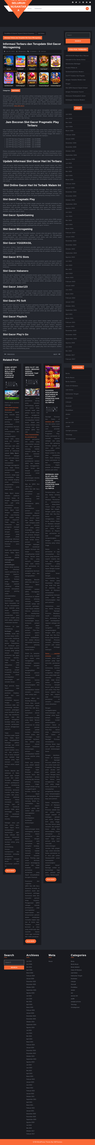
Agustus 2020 (70, 343)
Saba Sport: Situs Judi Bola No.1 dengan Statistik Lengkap (11, 372)
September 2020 (71, 338)
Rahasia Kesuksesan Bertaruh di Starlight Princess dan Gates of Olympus (52, 396)
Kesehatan (69, 398)
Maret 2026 (69, 130)
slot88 (68, 426)
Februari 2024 (70, 232)
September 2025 (71, 155)
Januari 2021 (70, 326)
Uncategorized (70, 438)
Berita (68, 373)
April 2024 (69, 224)
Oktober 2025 (70, 151)
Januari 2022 (70, 302)
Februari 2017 (70, 359)
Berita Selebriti (71, 381)
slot (67, 418)
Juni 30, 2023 (10, 51)
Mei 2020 (69, 351)
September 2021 (71, 310)
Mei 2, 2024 (51, 407)
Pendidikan (69, 410)
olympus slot (49, 421)
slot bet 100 (70, 422)
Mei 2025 (69, 171)
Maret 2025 (69, 179)
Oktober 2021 (70, 306)
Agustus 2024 (70, 208)
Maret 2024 (69, 228)
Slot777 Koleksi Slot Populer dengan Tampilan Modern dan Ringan (76, 79)
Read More (11, 871)
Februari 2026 (70, 134)
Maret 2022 (69, 294)
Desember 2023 (71, 241)
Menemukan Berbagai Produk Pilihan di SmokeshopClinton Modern (75, 67)
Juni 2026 (69, 118)
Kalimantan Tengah (72, 394)
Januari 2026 (70, 139)
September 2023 (71, 253)
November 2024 (71, 196)
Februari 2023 (70, 281)
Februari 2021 (70, 322)
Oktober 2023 (70, 249)
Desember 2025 (71, 143)
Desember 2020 (71, 330)
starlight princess (71, 430)
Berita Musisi (70, 377)
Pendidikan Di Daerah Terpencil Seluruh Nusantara (19, 33)
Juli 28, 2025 (11, 382)
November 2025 (71, 147)
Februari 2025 (70, 183)
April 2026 (69, 126)
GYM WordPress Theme (42, 1142)
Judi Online (41, 33)
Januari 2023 (70, 285)
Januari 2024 (70, 236)
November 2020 (71, 334)
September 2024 (71, 204)
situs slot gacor (19, 105)
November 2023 (71, 245)
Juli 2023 (69, 261)
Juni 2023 (69, 265)
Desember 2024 (71, 192)
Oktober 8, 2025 (32, 380)
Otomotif (68, 406)
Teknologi (69, 434)
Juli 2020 (69, 347)
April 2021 (69, 314)
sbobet (68, 414)
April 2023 (69, 273)
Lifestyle (68, 402)
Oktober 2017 (70, 355)
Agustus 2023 (70, 257)
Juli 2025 (69, 163)
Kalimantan (38, 8)
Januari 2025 (70, 187)
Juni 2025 (69, 167)
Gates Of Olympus (72, 385)
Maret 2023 (69, 277)
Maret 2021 (69, 318)
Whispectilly (22, 51)
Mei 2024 (69, 220)
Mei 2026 (69, 122)
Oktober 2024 (70, 200)
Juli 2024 (69, 212)
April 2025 (69, 175)
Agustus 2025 (70, 159)
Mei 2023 (69, 269)
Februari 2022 (70, 298)
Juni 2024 (69, 216)
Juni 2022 (69, 289)
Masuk (51, 961)
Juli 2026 (69, 114)
